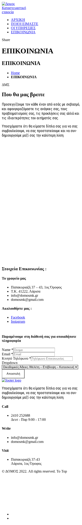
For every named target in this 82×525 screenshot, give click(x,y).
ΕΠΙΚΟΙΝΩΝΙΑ (23, 32)
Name (7, 350)
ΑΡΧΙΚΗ (18, 20)
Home (15, 73)
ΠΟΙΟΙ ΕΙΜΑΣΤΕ (24, 24)
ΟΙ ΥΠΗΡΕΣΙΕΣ (23, 28)
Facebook (18, 317)
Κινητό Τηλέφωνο (16, 358)
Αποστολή (13, 373)
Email (7, 354)
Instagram (18, 321)
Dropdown (10, 363)
